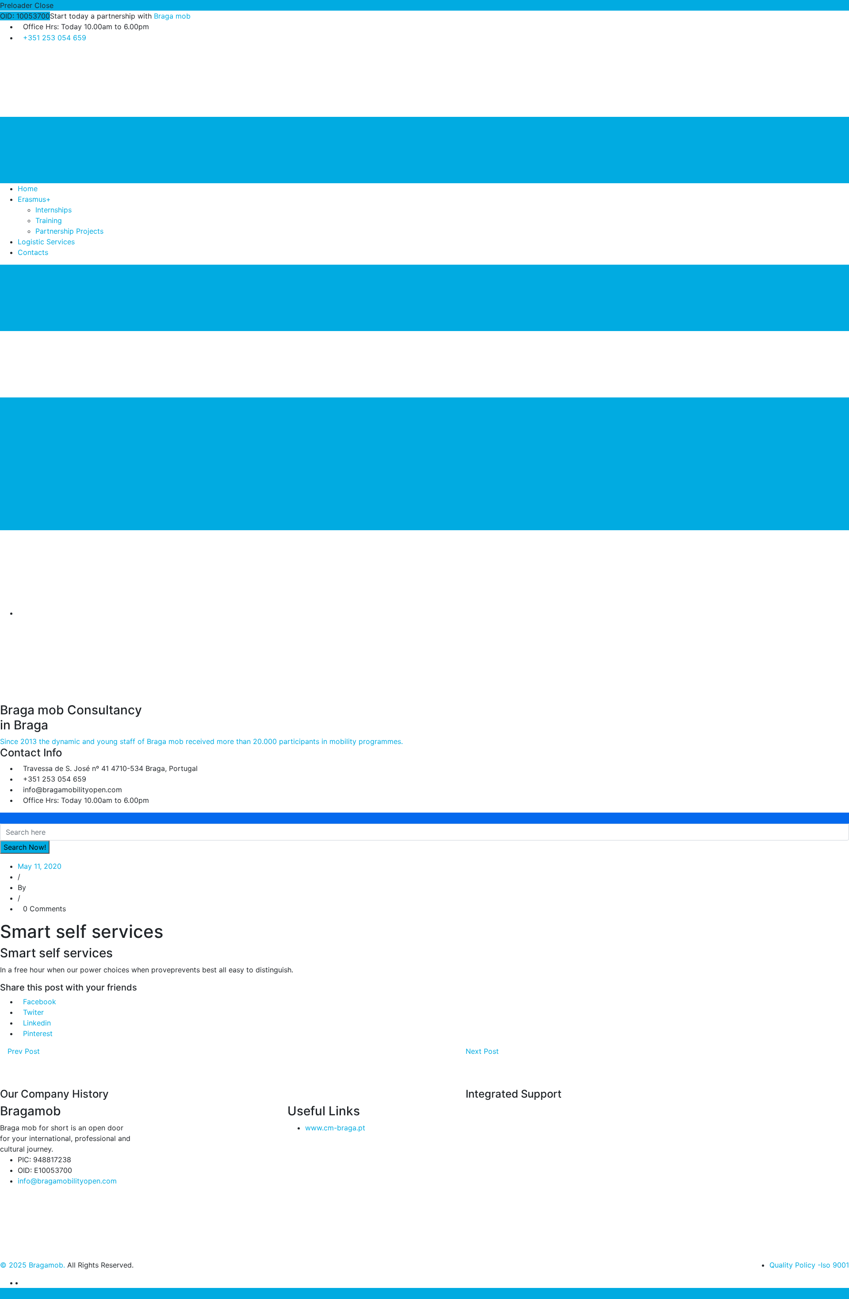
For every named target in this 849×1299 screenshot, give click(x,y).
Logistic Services (46, 241)
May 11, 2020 (39, 866)
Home (28, 188)
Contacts (33, 252)
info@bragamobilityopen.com (67, 1180)
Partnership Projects (69, 231)
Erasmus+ (34, 199)
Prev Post (22, 1051)
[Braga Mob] (66, 82)
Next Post (483, 1051)
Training (48, 220)
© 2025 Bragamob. (32, 1264)
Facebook (39, 1001)
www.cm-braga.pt (335, 1127)
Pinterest (38, 1033)
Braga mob (172, 16)
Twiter (33, 1012)
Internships (53, 209)
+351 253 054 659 (54, 37)
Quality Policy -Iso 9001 (809, 1264)
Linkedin (37, 1022)
